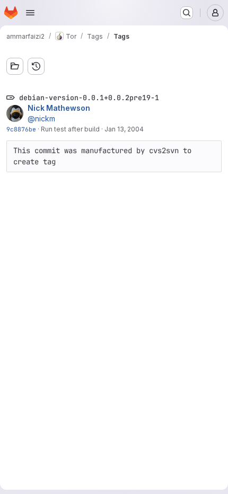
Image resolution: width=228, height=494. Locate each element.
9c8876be (21, 129)
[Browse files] (14, 66)
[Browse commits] (36, 66)
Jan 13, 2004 (124, 129)
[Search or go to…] (186, 12)
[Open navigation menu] (30, 12)
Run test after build (70, 129)
